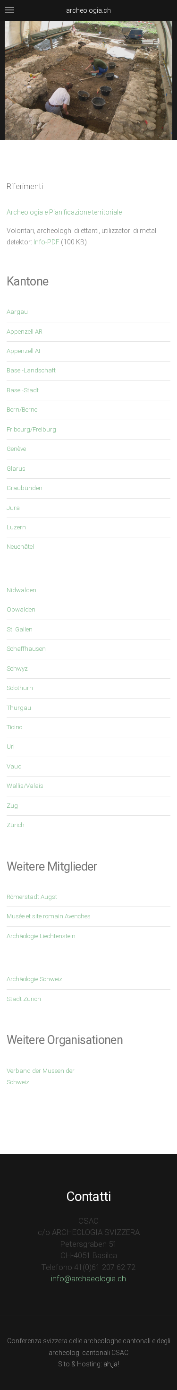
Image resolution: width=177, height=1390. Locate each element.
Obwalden (21, 609)
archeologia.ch (88, 10)
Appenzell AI (23, 350)
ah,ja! (111, 1364)
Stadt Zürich (24, 998)
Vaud (14, 766)
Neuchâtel (20, 546)
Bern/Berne (22, 409)
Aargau (17, 311)
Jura (13, 507)
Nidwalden (21, 590)
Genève (16, 448)
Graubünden (24, 488)
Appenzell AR (24, 331)
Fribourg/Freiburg (31, 429)
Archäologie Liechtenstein (41, 936)
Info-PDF (46, 242)
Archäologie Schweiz (34, 979)
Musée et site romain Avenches (49, 916)
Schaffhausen (26, 648)
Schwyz (17, 668)
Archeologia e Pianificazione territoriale (64, 212)
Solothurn (20, 687)
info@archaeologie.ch (88, 1278)
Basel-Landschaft (31, 370)
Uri (11, 746)
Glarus (16, 468)
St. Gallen (20, 629)
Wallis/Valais (25, 785)
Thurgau (19, 707)
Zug (12, 805)
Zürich (16, 825)
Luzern (16, 527)
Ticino (14, 727)
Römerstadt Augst (32, 896)
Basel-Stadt (23, 390)
